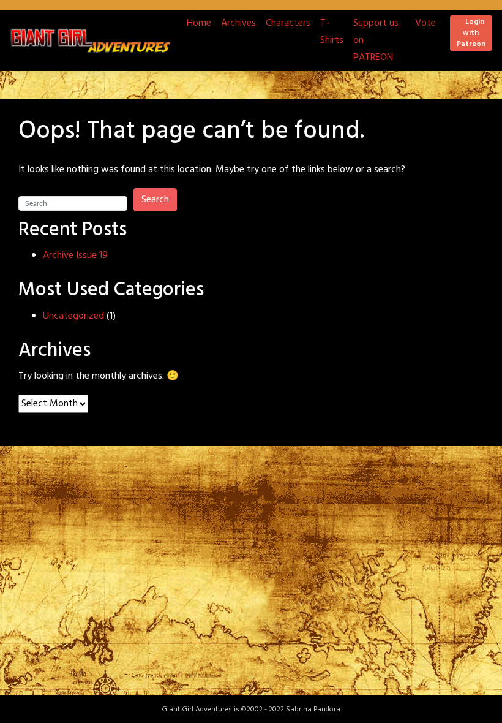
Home (199, 23)
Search (155, 200)
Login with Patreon (471, 33)
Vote (425, 23)
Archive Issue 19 (75, 255)
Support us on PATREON (376, 40)
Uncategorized (73, 316)
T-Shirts (331, 31)
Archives (238, 23)
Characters (288, 23)
